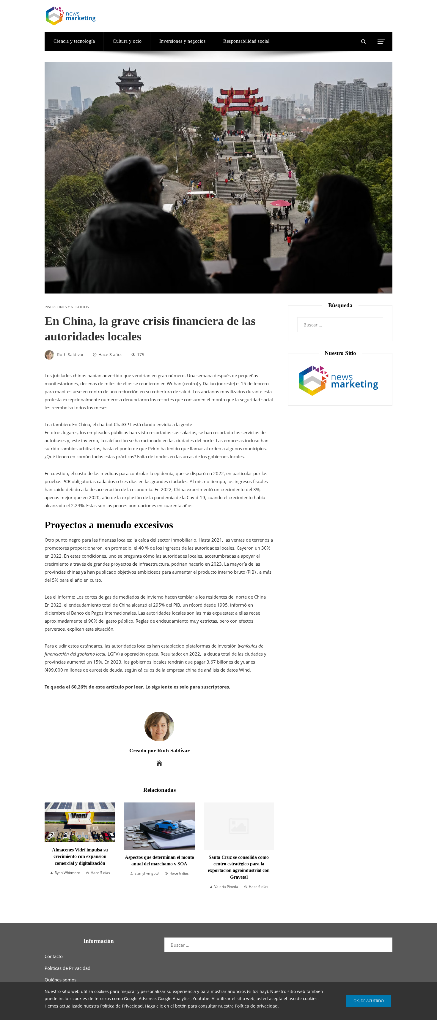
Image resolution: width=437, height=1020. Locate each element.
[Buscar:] (340, 321)
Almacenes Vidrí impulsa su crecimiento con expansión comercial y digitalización (80, 856)
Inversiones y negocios (67, 307)
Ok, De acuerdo (368, 1000)
